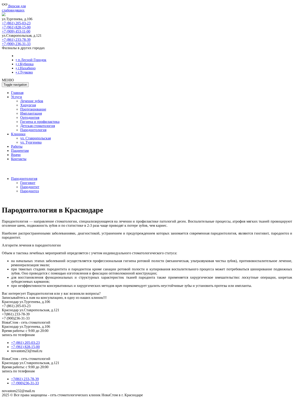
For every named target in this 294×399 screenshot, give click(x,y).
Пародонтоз (29, 191)
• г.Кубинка (25, 64)
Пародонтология (24, 179)
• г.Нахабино (26, 68)
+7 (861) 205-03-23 (16, 23)
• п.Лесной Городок (31, 60)
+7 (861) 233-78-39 (16, 40)
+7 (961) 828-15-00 (16, 27)
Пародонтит (29, 187)
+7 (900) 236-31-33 (16, 44)
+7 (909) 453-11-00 (16, 31)
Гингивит (27, 183)
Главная (17, 93)
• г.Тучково (24, 72)
